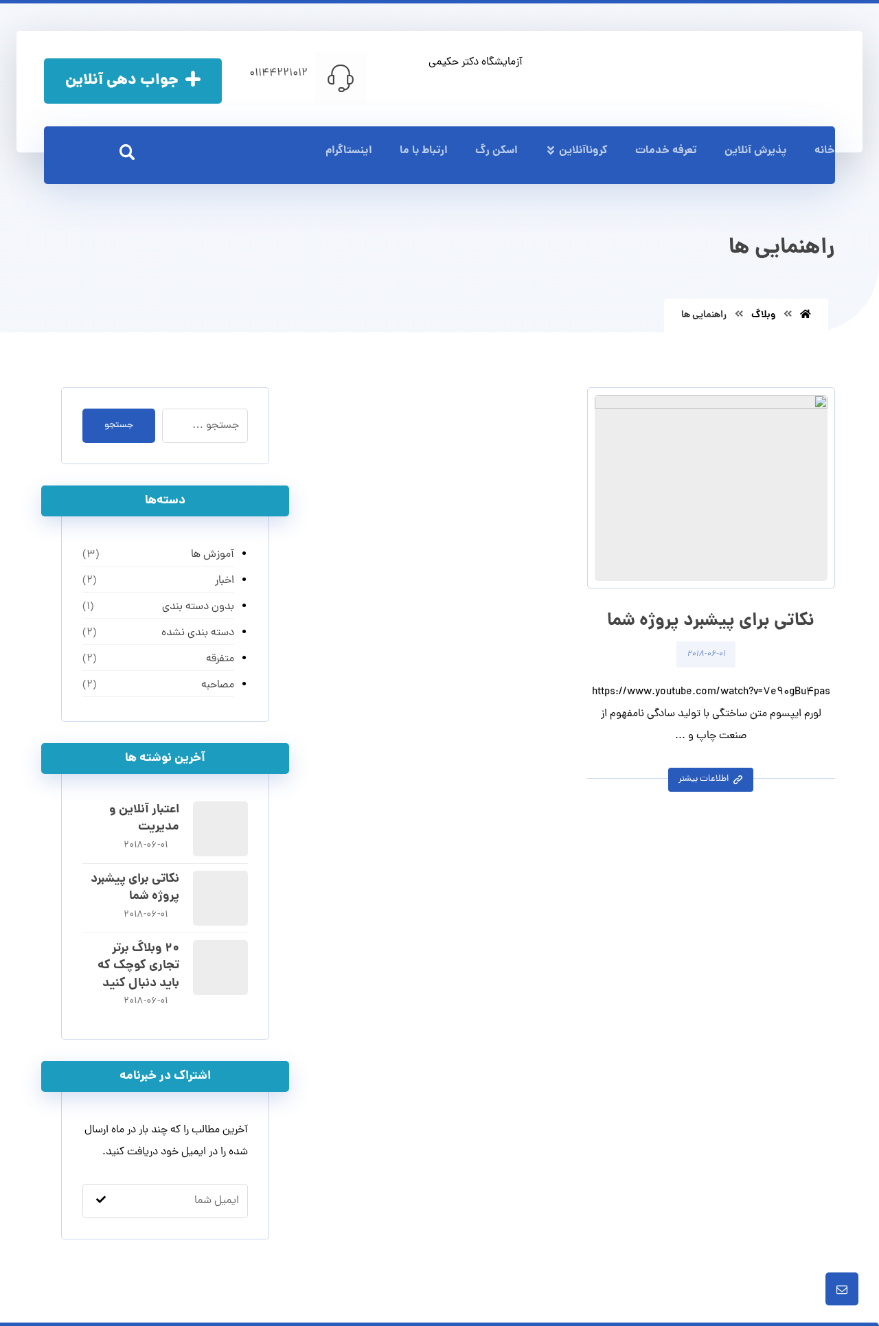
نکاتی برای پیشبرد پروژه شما (135, 887)
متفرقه (220, 659)
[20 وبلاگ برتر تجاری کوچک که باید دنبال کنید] (220, 967)
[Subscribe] (101, 1201)
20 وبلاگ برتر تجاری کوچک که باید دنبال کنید (138, 966)
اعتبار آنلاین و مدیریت (144, 818)
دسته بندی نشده (197, 633)
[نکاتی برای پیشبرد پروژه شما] (220, 898)
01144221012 (278, 73)
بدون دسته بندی (198, 607)
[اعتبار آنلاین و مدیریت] (220, 828)
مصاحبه (217, 685)
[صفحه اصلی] (805, 315)
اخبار (224, 581)
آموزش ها (212, 555)
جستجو (118, 425)
